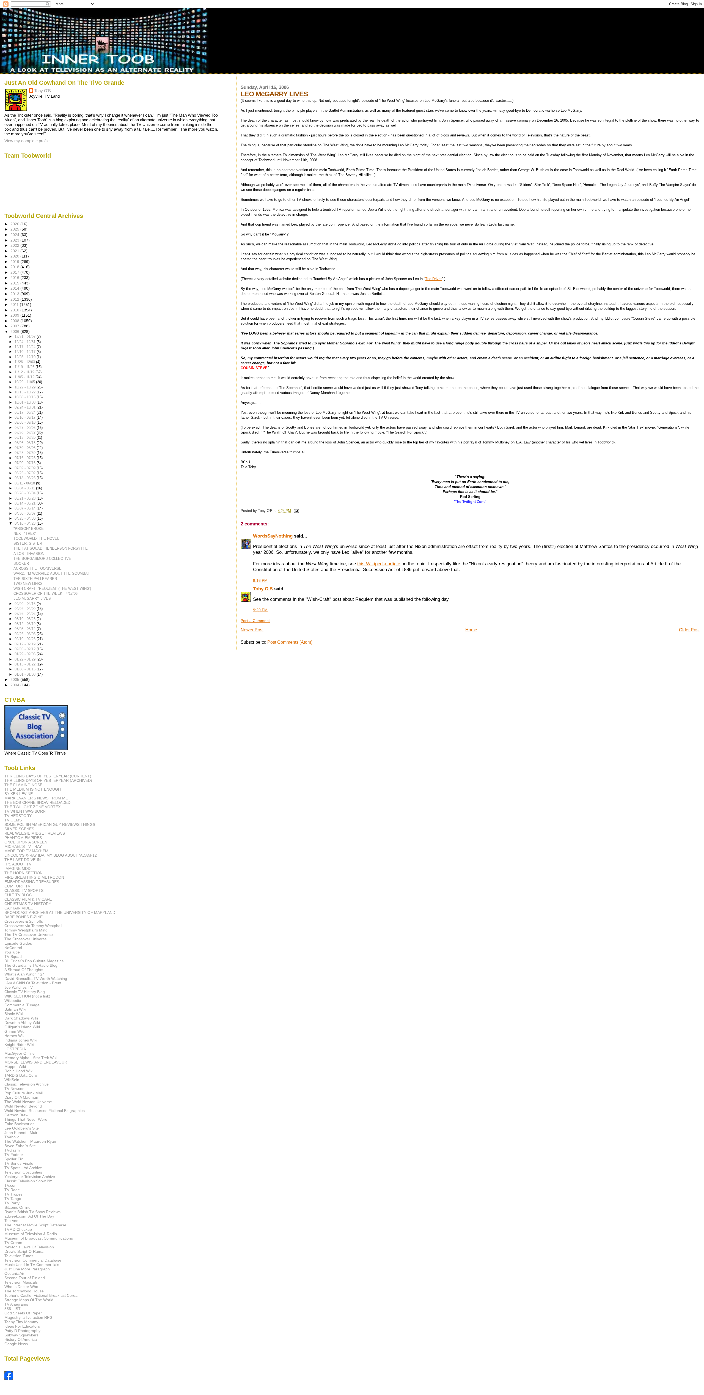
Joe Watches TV (18, 987)
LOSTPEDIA (15, 1049)
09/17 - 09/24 (26, 412)
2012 (15, 299)
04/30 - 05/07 (26, 513)
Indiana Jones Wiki (20, 1040)
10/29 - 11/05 (25, 382)
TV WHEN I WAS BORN (25, 811)
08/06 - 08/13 (26, 443)
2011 (15, 304)
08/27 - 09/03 (26, 428)
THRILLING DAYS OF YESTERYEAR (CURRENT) (47, 776)
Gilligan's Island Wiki (22, 1027)
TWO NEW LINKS (28, 584)
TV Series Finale (18, 1163)
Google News (16, 1344)
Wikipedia (12, 1000)
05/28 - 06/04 (26, 493)
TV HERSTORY (18, 815)
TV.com (11, 1185)
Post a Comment (255, 620)
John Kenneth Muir (20, 1132)
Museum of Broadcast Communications (38, 1238)
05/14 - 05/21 (26, 503)
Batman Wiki (15, 1009)
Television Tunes (18, 1256)
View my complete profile (27, 140)
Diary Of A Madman (21, 1097)
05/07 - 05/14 (26, 508)
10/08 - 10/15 (26, 397)
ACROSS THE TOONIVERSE (37, 568)
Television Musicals (21, 1282)
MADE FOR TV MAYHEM (26, 851)
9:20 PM (260, 610)
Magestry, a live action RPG (28, 1317)
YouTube (12, 952)
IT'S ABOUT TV (17, 864)
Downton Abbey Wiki (22, 1022)
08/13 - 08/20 (26, 437)
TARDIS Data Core (20, 1075)
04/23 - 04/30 (26, 518)
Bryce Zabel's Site (20, 1146)
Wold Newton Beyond (23, 1106)
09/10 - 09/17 (26, 417)
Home (471, 629)
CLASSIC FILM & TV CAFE (28, 899)
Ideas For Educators (22, 1326)
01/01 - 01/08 (26, 674)
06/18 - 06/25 (26, 478)
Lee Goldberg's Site (21, 1128)
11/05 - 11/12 (25, 377)
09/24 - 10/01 (26, 407)
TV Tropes (13, 1194)
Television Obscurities (23, 1172)
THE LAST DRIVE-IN (22, 859)
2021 (15, 251)
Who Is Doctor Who (21, 1286)
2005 (15, 679)
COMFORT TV (17, 886)
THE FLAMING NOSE (23, 785)
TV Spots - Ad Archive (23, 1168)
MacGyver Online (19, 1053)
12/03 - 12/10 (26, 357)
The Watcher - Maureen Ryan (30, 1141)
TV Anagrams (16, 1304)
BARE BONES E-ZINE (23, 917)
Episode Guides (18, 943)
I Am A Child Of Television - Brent (32, 983)
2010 (15, 310)
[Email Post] (295, 511)
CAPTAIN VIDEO (19, 908)
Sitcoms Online (17, 1207)
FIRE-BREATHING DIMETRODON (34, 877)
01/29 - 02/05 (26, 654)
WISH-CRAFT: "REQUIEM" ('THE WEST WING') (52, 588)
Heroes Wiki (14, 1036)
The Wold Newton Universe (28, 1102)
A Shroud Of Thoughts (23, 970)
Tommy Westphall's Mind (26, 930)
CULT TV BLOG (18, 895)
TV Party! (12, 1203)
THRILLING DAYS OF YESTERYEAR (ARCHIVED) (48, 780)
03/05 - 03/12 (26, 629)
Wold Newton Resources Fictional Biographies (44, 1110)
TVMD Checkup (18, 1229)
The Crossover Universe (25, 939)
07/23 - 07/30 (26, 453)
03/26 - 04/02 (26, 614)
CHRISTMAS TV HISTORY (27, 903)
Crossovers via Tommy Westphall (33, 925)
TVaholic (11, 1137)
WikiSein (11, 1080)
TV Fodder (13, 1154)
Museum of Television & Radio (30, 1234)
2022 (15, 245)
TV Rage (12, 1190)
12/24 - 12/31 (26, 342)
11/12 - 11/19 (25, 372)
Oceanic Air (14, 1273)
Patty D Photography (22, 1330)
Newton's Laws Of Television (29, 1247)
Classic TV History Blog (24, 992)
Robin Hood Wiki (18, 1071)
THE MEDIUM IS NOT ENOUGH (32, 789)
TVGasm (12, 1150)
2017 (15, 272)
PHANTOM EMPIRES (23, 837)
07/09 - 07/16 (26, 463)
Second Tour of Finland (24, 1278)
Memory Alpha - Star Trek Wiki (30, 1058)
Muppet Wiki (15, 1066)
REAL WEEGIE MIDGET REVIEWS (34, 833)
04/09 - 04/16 (26, 604)
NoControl (13, 947)
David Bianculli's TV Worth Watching (35, 978)
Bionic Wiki (13, 1014)
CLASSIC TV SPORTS (23, 890)
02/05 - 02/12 (26, 649)
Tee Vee (11, 1220)
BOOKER (21, 563)
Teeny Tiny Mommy (21, 1322)
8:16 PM (260, 580)
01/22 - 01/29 (26, 659)
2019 (15, 261)
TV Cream (13, 1242)
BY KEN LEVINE (18, 793)
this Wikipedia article (378, 563)
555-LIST (12, 1308)
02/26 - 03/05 (26, 634)
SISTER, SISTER (27, 543)
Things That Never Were (25, 1119)
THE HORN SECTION (23, 873)
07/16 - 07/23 (26, 458)
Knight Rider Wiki (19, 1044)
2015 (15, 283)
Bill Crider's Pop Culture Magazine (34, 961)
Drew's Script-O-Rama (23, 1251)
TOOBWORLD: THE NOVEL (36, 538)
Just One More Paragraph (27, 1269)
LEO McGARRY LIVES (274, 94)
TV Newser (14, 1088)
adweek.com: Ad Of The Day (29, 1216)
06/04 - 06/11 (25, 488)
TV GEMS (13, 820)
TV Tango (12, 1198)
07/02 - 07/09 (26, 468)
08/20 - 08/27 (26, 433)
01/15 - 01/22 (26, 664)
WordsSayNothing (273, 536)
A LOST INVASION (28, 554)
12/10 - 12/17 (26, 352)
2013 (15, 294)
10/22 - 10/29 (26, 387)
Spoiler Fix (13, 1159)
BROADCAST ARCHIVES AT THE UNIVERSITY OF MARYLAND (59, 912)
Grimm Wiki (14, 1031)
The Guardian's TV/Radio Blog (30, 965)
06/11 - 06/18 (25, 483)
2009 (15, 315)
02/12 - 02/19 (26, 644)
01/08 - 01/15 (26, 669)
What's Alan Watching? (24, 974)
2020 (15, 256)
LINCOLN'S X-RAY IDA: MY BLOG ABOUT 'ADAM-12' (51, 855)
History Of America (20, 1339)
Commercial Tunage (22, 1005)
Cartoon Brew (16, 1115)
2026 (15, 224)
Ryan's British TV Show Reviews (32, 1212)
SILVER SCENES (19, 829)
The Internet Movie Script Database (35, 1225)
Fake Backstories (19, 1124)
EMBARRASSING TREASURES (31, 881)
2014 (15, 288)
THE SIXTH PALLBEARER (35, 579)
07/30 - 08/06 (26, 448)
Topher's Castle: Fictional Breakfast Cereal (41, 1295)
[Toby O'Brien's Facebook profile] (8, 1378)
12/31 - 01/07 (26, 337)
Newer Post (252, 629)
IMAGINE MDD (17, 868)
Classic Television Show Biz (28, 1181)
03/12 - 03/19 (26, 624)
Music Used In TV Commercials (31, 1264)
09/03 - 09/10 (26, 422)
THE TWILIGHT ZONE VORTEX (32, 807)
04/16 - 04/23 (26, 523)
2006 (15, 331)
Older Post (689, 629)
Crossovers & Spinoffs (23, 921)
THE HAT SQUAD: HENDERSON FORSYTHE (50, 548)
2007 (15, 326)
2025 (15, 229)
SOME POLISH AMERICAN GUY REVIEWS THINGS (49, 824)
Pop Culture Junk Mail (23, 1093)
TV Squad (13, 956)
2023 (15, 240)
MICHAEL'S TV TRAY (23, 846)
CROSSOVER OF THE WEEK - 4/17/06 (45, 593)
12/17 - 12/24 (26, 347)
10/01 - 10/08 (26, 402)
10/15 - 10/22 (26, 392)
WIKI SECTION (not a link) (27, 996)
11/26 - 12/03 (25, 362)
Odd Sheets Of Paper (23, 1313)
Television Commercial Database (32, 1260)
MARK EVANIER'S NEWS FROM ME (36, 798)
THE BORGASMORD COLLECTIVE (42, 559)
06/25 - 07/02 (26, 473)
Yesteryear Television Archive (29, 1176)
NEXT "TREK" (25, 533)
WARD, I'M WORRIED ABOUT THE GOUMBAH (51, 573)
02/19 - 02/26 (26, 639)
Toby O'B (263, 588)
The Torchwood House (24, 1291)
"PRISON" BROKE (28, 529)
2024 (15, 234)
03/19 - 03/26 (26, 619)
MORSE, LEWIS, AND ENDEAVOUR (35, 1062)
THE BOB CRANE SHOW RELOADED (37, 802)
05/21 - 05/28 (26, 498)
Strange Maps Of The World (28, 1300)
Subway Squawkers (21, 1335)
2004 (15, 685)
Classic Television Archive (26, 1084)
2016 (15, 277)
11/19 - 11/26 (25, 367)
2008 (15, 321)
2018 (15, 267)
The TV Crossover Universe (28, 934)
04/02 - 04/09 (26, 609)
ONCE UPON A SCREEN (25, 842)
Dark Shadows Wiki (21, 1018)
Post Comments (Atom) (289, 642)
